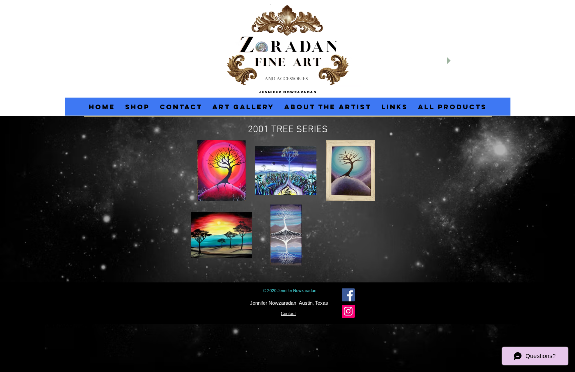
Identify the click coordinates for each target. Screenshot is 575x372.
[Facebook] (348, 294)
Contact (288, 313)
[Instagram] (348, 311)
